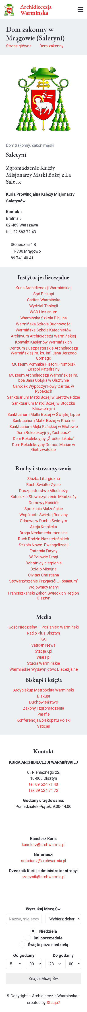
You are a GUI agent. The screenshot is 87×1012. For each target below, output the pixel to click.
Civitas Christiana (43, 575)
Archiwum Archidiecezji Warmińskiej (43, 336)
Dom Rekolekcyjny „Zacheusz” (44, 432)
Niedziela (47, 931)
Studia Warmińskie (43, 663)
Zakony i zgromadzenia (43, 708)
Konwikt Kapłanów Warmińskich (43, 342)
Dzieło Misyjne (44, 569)
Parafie (43, 714)
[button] (64, 9)
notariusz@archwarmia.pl (43, 860)
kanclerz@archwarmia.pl (43, 844)
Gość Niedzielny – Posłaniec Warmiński (43, 627)
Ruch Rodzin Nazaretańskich (43, 538)
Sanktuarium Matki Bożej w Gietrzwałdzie (43, 397)
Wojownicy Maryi (44, 587)
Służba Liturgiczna (43, 478)
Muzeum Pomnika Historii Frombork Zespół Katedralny (43, 367)
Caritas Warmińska (43, 300)
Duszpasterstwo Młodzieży (43, 490)
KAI (44, 639)
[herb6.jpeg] (9, 9)
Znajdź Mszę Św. (44, 978)
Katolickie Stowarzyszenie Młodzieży (43, 496)
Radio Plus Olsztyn (43, 633)
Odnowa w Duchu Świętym (43, 520)
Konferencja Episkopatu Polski (43, 720)
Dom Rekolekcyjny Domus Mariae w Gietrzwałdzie (43, 447)
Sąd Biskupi (43, 293)
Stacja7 (53, 1002)
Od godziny (23, 955)
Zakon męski (42, 145)
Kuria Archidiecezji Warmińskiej (44, 287)
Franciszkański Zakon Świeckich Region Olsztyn (43, 596)
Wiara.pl (43, 657)
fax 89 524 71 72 (43, 790)
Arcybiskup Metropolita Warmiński (43, 690)
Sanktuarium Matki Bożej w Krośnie (43, 420)
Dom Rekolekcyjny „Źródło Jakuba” (43, 438)
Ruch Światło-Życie (43, 484)
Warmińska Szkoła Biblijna (43, 318)
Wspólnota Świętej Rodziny (43, 514)
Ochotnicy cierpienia (43, 563)
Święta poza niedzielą (47, 944)
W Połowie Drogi (43, 557)
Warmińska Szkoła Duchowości (43, 324)
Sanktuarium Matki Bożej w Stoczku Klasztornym (43, 406)
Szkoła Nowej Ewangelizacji (43, 545)
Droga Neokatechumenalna (44, 532)
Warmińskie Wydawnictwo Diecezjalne (43, 669)
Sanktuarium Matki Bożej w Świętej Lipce (43, 414)
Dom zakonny (18, 145)
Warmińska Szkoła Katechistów (44, 330)
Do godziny (63, 955)
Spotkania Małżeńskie (43, 508)
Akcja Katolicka (43, 526)
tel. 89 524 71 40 (43, 784)
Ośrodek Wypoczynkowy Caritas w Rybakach (43, 389)
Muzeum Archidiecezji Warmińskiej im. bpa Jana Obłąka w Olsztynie (43, 378)
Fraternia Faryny (44, 551)
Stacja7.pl (43, 651)
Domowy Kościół (43, 502)
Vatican (43, 726)
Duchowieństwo (43, 702)
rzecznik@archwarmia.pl (43, 876)
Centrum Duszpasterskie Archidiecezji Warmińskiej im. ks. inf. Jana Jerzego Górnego (43, 353)
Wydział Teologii (43, 306)
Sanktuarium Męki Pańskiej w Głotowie (43, 426)
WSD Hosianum (43, 312)
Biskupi (43, 696)
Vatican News (43, 645)
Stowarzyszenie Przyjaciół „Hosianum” (43, 581)
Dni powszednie (47, 938)
